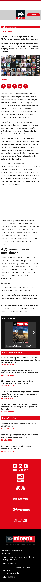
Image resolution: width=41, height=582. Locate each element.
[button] (3, 86)
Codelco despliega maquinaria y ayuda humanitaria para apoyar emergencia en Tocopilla (19, 407)
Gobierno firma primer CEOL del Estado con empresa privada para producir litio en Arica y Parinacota (20, 360)
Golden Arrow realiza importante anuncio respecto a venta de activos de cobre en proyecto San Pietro (20, 394)
